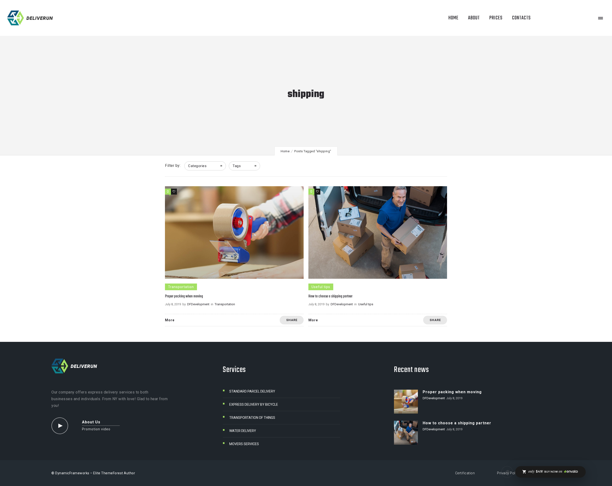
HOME (453, 18)
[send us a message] (507, 472)
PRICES (496, 18)
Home (285, 151)
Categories (197, 166)
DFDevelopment (198, 304)
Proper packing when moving (184, 296)
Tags (237, 166)
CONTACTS (521, 18)
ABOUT (474, 18)
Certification (465, 473)
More (170, 320)
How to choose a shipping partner (330, 296)
